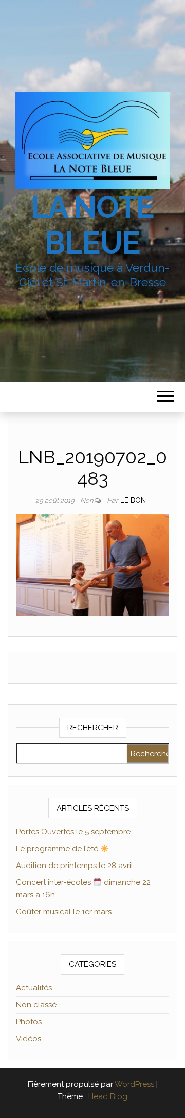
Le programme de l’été (58, 848)
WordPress (134, 1084)
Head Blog (107, 1096)
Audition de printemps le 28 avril (74, 865)
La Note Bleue (93, 225)
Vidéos (28, 1038)
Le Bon (133, 500)
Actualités (34, 988)
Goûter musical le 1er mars (64, 911)
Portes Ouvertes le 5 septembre (73, 831)
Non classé (36, 1004)
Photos (29, 1021)
